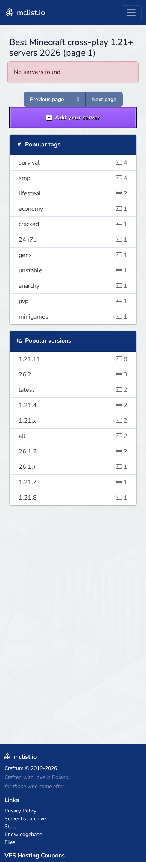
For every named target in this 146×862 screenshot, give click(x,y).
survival (73, 163)
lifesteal (73, 193)
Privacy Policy (20, 810)
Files (9, 842)
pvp (73, 301)
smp (73, 178)
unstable (73, 270)
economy (73, 209)
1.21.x (73, 421)
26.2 (73, 374)
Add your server (77, 117)
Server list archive (25, 818)
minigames (73, 316)
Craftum (14, 768)
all (73, 436)
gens (73, 255)
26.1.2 (73, 451)
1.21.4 (73, 405)
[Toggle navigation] (131, 12)
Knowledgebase (23, 834)
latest (73, 390)
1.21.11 (73, 359)
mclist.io (30, 13)
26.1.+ (73, 467)
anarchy (73, 286)
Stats (10, 826)
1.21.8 (73, 498)
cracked (73, 224)
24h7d (73, 240)
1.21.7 (73, 482)
